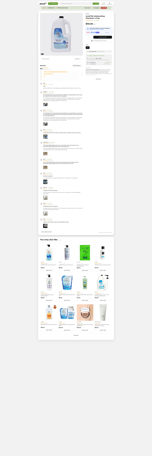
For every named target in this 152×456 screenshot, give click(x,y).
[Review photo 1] (45, 104)
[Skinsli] (43, 4)
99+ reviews (96, 20)
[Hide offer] (109, 8)
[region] (61, 34)
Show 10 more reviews (46, 231)
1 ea (87, 47)
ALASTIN (87, 13)
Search (96, 3)
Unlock (104, 7)
